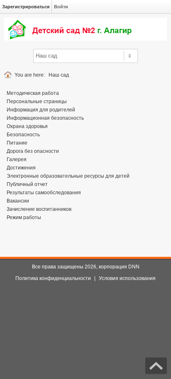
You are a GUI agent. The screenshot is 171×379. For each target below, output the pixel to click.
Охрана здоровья (27, 126)
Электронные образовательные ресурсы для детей (68, 176)
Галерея (17, 159)
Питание (17, 143)
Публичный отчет (27, 184)
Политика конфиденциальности (53, 278)
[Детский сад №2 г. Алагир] (85, 29)
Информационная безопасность (45, 118)
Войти (61, 6)
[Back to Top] (156, 365)
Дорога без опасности (33, 151)
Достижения (21, 168)
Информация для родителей (41, 110)
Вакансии (18, 201)
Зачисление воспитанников (39, 209)
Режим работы (24, 217)
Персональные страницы (37, 101)
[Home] (9, 75)
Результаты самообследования (44, 193)
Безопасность (23, 135)
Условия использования (127, 278)
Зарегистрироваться (25, 6)
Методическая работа (33, 93)
